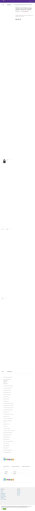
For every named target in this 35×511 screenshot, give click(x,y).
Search (29, 1)
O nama (2, 490)
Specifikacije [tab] (9, 371)
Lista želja (18, 494)
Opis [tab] (2, 371)
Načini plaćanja (3, 494)
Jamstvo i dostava (3, 496)
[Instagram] (8, 459)
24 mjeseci (14, 471)
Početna (3, 4)
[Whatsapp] (6, 459)
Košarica (18, 493)
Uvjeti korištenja (3, 493)
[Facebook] (4, 459)
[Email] (11, 459)
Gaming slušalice (27, 466)
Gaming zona (9, 4)
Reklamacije (2, 497)
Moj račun (18, 490)
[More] (13, 459)
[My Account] (31, 1)
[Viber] (9, 459)
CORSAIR (14, 473)
